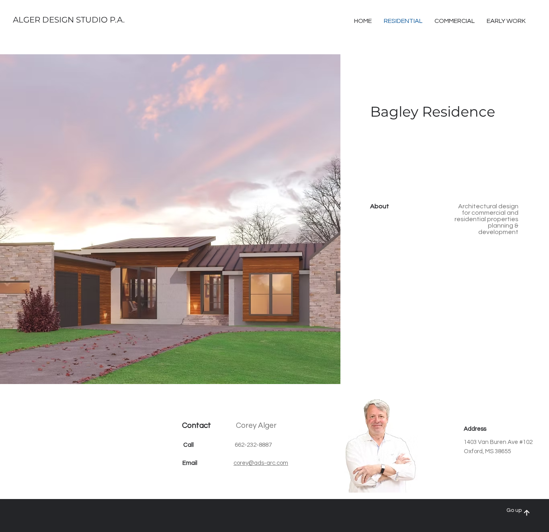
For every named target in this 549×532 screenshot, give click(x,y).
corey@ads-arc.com (261, 463)
